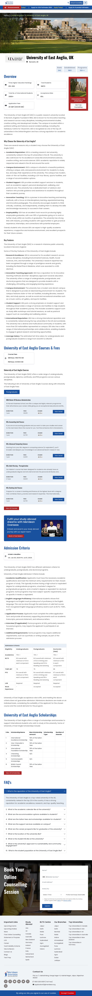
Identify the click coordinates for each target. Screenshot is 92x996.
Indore (42, 949)
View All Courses (11, 508)
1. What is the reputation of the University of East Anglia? (28, 791)
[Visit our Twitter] (23, 981)
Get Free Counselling (78, 106)
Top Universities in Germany (75, 943)
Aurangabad (44, 946)
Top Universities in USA (76, 929)
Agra (41, 943)
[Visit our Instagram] (6, 981)
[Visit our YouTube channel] (14, 981)
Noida (42, 932)
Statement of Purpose (12, 937)
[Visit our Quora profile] (6, 986)
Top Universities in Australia (78, 935)
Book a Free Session (16, 536)
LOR (5, 940)
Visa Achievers (9, 949)
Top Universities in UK (76, 932)
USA (27, 928)
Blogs (6, 955)
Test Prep (7, 958)
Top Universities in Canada (78, 926)
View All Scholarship (13, 773)
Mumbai (57, 932)
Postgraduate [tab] (11, 392)
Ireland (28, 945)
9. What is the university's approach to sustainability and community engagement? (33, 845)
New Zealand (30, 940)
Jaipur (42, 926)
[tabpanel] (35, 453)
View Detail (58, 412)
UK (26, 931)
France (28, 948)
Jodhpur (57, 960)
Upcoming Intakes (10, 929)
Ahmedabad (58, 940)
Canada (28, 934)
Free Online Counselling (12, 935)
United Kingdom (17, 15)
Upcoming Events (10, 926)
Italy (27, 951)
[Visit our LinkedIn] (19, 981)
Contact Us (8, 952)
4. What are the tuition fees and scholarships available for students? (33, 819)
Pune (41, 935)
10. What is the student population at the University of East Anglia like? (34, 850)
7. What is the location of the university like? (23, 834)
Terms (59, 900)
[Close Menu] (85, 2)
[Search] (68, 3)
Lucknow (43, 937)
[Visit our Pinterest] (28, 981)
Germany (29, 942)
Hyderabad (44, 940)
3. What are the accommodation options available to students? (32, 814)
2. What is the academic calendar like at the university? (28, 809)
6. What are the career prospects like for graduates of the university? (34, 829)
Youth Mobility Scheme (12, 946)
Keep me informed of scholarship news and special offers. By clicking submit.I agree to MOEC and (63, 899)
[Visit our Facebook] (10, 981)
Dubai (56, 958)
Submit (47, 906)
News (6, 932)
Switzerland (30, 954)
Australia (29, 937)
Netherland (30, 957)
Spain (27, 960)
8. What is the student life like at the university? (25, 839)
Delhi (41, 929)
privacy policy (67, 900)
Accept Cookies (67, 993)
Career (6, 943)
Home (6, 15)
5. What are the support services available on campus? (28, 824)
